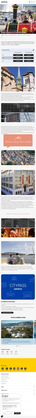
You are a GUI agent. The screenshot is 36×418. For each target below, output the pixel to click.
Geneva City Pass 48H (7, 339)
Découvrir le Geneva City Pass (7, 312)
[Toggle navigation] (34, 2)
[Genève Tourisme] (4, 2)
